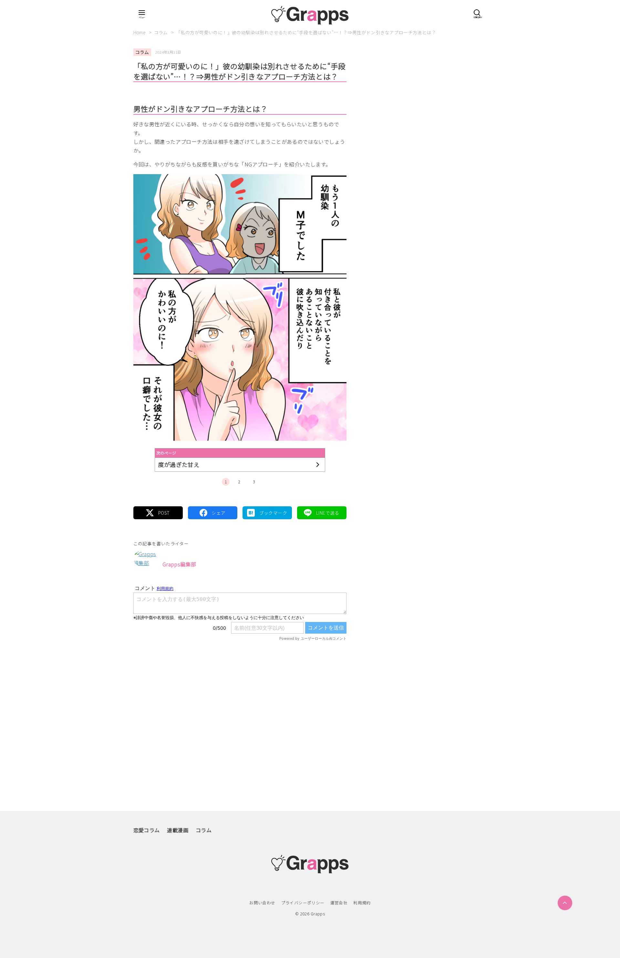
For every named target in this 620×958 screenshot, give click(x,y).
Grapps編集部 (179, 564)
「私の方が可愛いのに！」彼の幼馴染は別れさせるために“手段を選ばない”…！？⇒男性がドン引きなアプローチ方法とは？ (306, 32)
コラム (161, 32)
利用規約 (362, 903)
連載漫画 (177, 830)
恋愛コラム (146, 830)
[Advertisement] (239, 712)
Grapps (318, 914)
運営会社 (339, 903)
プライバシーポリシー (303, 903)
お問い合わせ (262, 903)
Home (140, 32)
